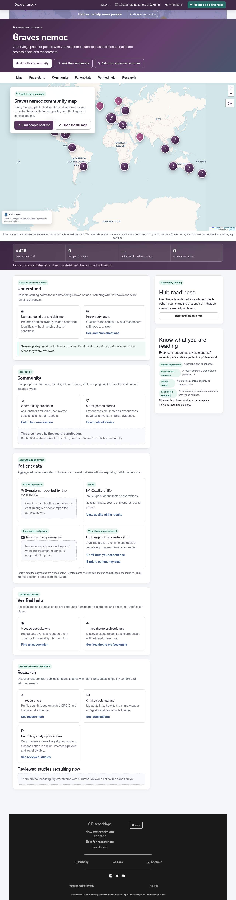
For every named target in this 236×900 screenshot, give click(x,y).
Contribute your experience (105, 555)
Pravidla (154, 885)
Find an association (34, 644)
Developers (99, 847)
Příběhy (83, 862)
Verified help (107, 77)
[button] (24, 4)
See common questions (102, 333)
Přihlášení (175, 4)
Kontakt (156, 862)
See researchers (32, 716)
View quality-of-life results (104, 514)
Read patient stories (100, 422)
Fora (119, 862)
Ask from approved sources (120, 63)
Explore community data (103, 561)
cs (136, 825)
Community (60, 77)
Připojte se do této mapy (207, 4)
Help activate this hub (189, 315)
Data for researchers (100, 842)
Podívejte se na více (143, 14)
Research (129, 77)
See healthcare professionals (106, 644)
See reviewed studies (36, 757)
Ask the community (75, 63)
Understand (37, 77)
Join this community (34, 63)
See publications (98, 716)
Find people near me (36, 125)
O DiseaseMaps (100, 823)
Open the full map (75, 125)
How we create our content (99, 833)
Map (19, 77)
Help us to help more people (100, 14)
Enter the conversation (37, 422)
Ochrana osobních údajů (81, 885)
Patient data (83, 77)
